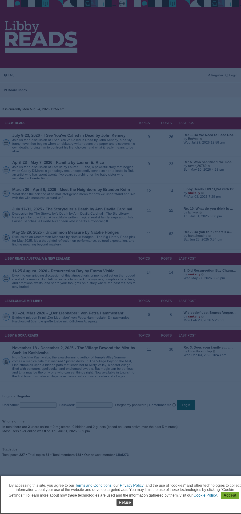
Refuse (125, 502)
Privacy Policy (132, 485)
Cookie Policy (205, 495)
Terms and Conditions (93, 485)
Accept (230, 495)
